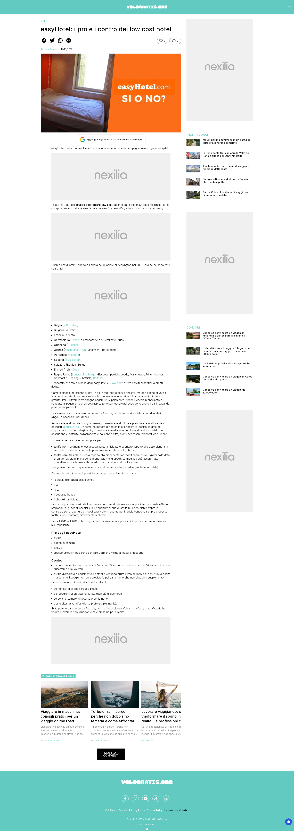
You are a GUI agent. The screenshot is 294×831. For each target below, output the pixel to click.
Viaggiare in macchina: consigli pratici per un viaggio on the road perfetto (60, 716)
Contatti (122, 810)
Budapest (73, 345)
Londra (76, 374)
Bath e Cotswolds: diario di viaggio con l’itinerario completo (226, 194)
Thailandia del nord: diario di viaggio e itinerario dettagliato (226, 167)
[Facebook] (123, 796)
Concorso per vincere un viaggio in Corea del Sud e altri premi (227, 378)
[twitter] (52, 43)
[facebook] (44, 43)
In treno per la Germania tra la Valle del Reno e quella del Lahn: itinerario (226, 154)
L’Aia (83, 349)
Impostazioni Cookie (176, 810)
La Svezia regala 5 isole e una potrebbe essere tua (226, 365)
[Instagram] (133, 796)
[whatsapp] (60, 43)
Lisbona (74, 354)
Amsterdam (72, 349)
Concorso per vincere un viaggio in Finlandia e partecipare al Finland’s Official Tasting (224, 336)
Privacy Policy (137, 810)
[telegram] (68, 43)
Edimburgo (88, 374)
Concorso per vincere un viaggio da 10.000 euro (224, 391)
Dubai (75, 369)
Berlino (75, 340)
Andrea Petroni (49, 49)
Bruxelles (71, 325)
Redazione (147, 740)
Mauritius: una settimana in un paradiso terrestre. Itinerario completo (226, 141)
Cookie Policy (154, 810)
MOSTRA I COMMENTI (111, 754)
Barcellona (72, 359)
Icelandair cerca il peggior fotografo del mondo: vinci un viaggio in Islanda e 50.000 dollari (226, 351)
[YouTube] (143, 796)
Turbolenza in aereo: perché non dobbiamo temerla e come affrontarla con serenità (114, 716)
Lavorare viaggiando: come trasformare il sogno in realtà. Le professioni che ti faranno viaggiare (165, 716)
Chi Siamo (110, 810)
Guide (44, 21)
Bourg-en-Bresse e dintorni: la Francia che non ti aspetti (226, 180)
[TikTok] (153, 796)
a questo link (71, 427)
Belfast (97, 378)
